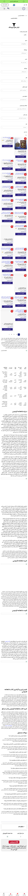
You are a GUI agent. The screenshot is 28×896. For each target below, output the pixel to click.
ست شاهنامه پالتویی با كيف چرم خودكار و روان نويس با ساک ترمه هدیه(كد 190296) (8, 279)
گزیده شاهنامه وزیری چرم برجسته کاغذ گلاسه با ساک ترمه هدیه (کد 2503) (22, 229)
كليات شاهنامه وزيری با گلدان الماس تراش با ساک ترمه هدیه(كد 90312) (21, 265)
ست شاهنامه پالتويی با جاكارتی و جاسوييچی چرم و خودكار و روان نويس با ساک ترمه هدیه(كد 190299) (21, 315)
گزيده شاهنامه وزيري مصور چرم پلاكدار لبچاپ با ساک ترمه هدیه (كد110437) (21, 190)
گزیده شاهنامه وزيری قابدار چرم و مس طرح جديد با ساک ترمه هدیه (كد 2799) (8, 324)
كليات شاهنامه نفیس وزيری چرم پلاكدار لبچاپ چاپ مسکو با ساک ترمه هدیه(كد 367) (8, 191)
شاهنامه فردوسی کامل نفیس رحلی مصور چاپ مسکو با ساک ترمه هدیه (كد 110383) (8, 204)
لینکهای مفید (21, 826)
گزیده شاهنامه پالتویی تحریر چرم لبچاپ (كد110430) (8, 176)
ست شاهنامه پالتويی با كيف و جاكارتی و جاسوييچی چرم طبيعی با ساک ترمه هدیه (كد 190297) (21, 301)
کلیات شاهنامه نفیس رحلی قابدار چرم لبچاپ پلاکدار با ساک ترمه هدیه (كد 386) (22, 151)
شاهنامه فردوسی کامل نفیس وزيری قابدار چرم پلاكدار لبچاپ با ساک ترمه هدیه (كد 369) (8, 240)
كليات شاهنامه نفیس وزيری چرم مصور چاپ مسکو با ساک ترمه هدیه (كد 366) (21, 178)
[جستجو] (24, 8)
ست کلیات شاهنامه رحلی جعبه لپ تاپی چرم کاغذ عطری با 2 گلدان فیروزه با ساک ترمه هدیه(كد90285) (8, 266)
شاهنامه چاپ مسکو (8, 725)
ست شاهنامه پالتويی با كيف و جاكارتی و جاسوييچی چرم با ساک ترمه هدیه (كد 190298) (8, 302)
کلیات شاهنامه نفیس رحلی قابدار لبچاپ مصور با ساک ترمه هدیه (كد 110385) (9, 216)
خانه (26, 15)
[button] (20, 157)
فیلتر (25, 132)
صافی (25, 34)
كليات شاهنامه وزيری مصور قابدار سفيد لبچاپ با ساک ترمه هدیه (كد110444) (22, 164)
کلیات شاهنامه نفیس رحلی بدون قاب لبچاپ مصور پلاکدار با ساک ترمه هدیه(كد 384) (22, 218)
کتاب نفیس (7, 641)
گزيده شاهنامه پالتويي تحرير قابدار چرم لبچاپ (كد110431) (21, 203)
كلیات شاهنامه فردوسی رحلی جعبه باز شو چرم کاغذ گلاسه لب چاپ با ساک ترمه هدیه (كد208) (8, 253)
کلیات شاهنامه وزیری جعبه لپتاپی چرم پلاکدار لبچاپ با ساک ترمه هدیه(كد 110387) (22, 253)
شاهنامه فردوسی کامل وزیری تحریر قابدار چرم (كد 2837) (8, 163)
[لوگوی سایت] (14, 5)
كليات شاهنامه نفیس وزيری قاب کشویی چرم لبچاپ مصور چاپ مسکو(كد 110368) (9, 142)
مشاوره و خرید (4, 4)
